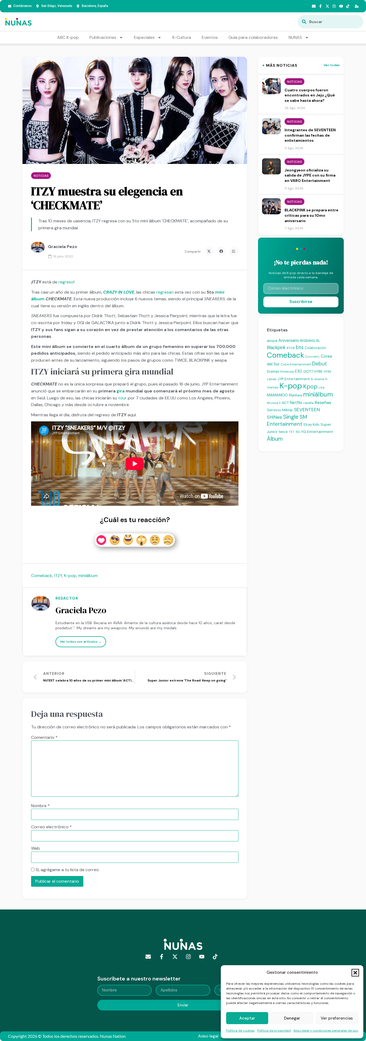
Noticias (41, 176)
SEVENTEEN (307, 410)
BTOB (291, 348)
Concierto (312, 356)
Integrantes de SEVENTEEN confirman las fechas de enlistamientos (310, 135)
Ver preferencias (337, 1018)
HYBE (318, 371)
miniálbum (88, 575)
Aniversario (288, 340)
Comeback (41, 575)
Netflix (296, 402)
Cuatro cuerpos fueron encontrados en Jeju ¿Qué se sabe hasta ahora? (310, 95)
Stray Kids (311, 424)
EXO (298, 371)
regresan (165, 292)
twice (283, 431)
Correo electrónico (51, 827)
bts (300, 347)
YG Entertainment (317, 431)
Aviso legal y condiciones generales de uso (325, 1030)
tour (122, 398)
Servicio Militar (280, 409)
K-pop (70, 575)
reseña (308, 403)
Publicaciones (102, 37)
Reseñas (323, 402)
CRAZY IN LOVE (118, 292)
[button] (355, 972)
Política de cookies (240, 1030)
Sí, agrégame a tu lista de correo (67, 870)
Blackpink (276, 347)
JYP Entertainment (294, 378)
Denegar (292, 1018)
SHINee (274, 417)
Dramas (273, 371)
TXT (291, 432)
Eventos (210, 37)
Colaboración (315, 348)
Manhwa (295, 395)
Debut (319, 363)
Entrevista (287, 371)
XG (298, 432)
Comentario (44, 737)
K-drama (317, 379)
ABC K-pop (68, 37)
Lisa (321, 387)
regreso (66, 282)
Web (35, 848)
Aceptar (247, 1018)
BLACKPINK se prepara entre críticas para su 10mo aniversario (311, 215)
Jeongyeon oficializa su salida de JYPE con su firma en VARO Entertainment (310, 175)
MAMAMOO (277, 395)
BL (318, 340)
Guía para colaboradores (253, 37)
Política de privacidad (274, 1030)
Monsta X (274, 403)
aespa (272, 340)
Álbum (275, 438)
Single (290, 417)
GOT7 (308, 371)
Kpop (310, 386)
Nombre (40, 806)
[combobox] (330, 21)
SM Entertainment (287, 420)
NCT (285, 402)
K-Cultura (181, 37)
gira (121, 391)
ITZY (58, 575)
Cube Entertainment (296, 364)
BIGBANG (307, 340)
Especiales (144, 37)
